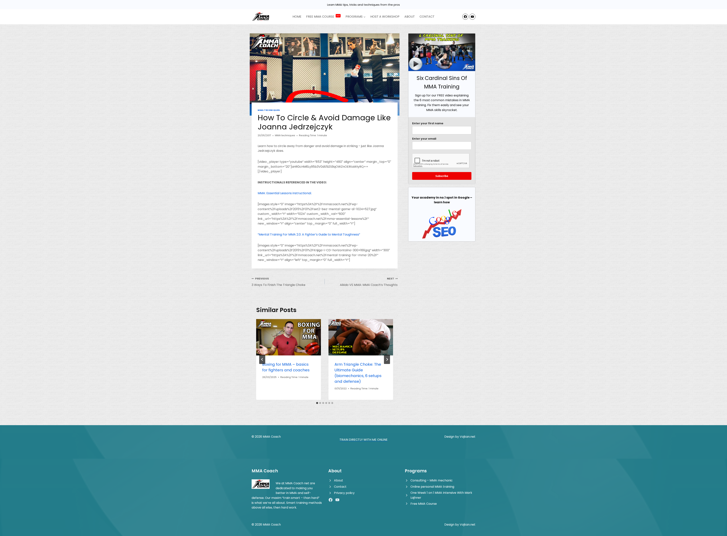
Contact (427, 16)
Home (297, 16)
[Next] (387, 359)
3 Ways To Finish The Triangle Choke (278, 282)
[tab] (317, 403)
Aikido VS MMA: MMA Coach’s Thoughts (369, 282)
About (409, 16)
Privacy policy (344, 493)
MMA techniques (269, 110)
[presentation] (288, 337)
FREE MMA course (323, 16)
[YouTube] (472, 17)
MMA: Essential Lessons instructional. (285, 193)
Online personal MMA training (432, 486)
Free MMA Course (423, 504)
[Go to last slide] (262, 359)
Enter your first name (427, 123)
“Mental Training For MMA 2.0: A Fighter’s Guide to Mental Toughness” (309, 234)
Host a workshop (384, 16)
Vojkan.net (467, 436)
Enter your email (424, 139)
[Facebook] (465, 17)
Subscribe (441, 176)
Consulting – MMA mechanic (431, 480)
